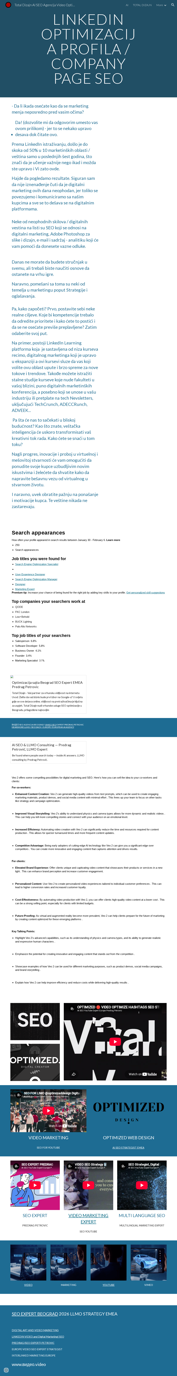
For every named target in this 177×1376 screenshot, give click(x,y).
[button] (173, 5)
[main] (88, 48)
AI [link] (127, 5)
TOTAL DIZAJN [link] (142, 5)
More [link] (159, 5)
